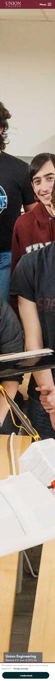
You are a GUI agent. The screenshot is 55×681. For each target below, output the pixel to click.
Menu (43, 4)
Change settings (21, 668)
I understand (26, 675)
